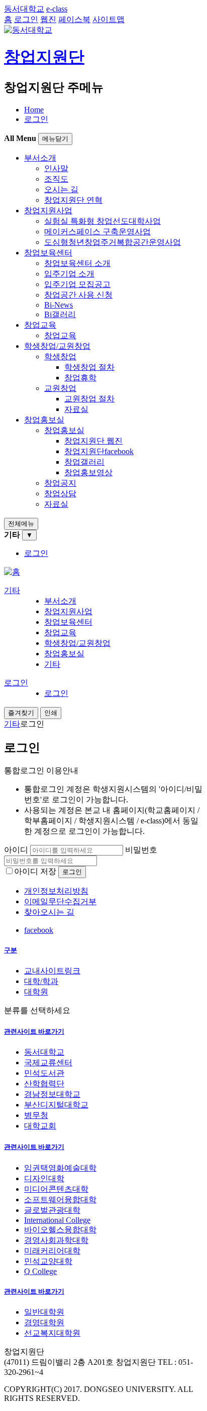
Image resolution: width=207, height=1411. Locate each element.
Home (34, 109)
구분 (10, 950)
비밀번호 (141, 849)
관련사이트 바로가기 (34, 1031)
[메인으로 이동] (12, 572)
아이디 (16, 849)
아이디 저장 (35, 871)
